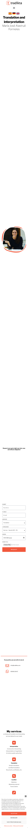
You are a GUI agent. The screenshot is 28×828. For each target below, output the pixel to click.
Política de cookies (8, 825)
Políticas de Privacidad (18, 825)
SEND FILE (5, 542)
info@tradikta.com (15, 665)
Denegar (14, 818)
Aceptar (14, 813)
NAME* (4, 504)
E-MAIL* (4, 512)
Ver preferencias (14, 822)
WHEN (4, 534)
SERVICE (4, 519)
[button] (25, 796)
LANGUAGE (5, 527)
